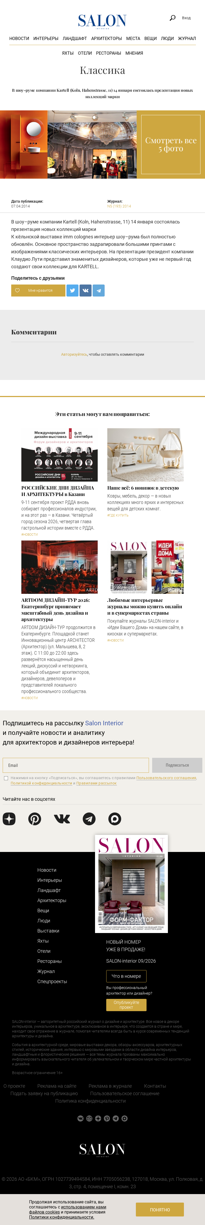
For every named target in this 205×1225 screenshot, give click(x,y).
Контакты (155, 1086)
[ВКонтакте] (86, 291)
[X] (72, 291)
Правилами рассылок (96, 783)
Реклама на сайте (56, 1086)
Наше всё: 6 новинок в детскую (143, 488)
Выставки (48, 931)
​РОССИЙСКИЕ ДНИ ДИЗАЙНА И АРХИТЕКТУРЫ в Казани (57, 491)
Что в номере (126, 976)
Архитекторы (106, 38)
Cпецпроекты (52, 981)
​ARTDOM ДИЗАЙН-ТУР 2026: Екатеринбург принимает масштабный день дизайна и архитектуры (55, 609)
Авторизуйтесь (74, 354)
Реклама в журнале (110, 1086)
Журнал (187, 38)
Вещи (150, 38)
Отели (85, 53)
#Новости (29, 534)
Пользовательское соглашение (124, 1093)
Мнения (134, 53)
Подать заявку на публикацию (44, 1093)
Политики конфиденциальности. (61, 1217)
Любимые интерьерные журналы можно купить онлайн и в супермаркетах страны (144, 606)
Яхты (68, 53)
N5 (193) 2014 (119, 206)
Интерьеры (45, 38)
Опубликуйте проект (126, 1005)
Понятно (160, 1209)
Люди (167, 38)
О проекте (14, 1086)
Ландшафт (75, 38)
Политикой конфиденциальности (41, 783)
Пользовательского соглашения (166, 778)
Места (133, 38)
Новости (19, 38)
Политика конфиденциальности (90, 1101)
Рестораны (108, 53)
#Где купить (117, 515)
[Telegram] (99, 291)
